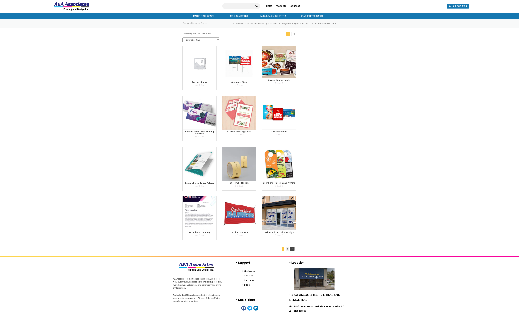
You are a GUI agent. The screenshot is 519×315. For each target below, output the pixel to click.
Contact (295, 6)
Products (281, 6)
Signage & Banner (239, 16)
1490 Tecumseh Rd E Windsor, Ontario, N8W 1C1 (318, 306)
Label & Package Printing (273, 16)
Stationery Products (312, 16)
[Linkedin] (255, 308)
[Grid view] (288, 34)
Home (269, 6)
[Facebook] (243, 308)
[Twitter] (249, 308)
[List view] (294, 34)
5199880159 (298, 311)
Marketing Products (203, 16)
